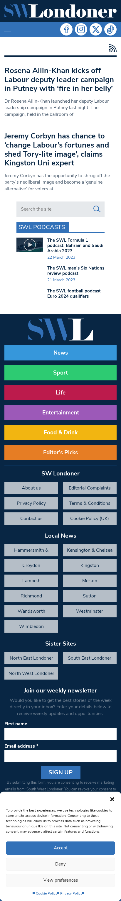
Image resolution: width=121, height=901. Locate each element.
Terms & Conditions (89, 503)
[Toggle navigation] (7, 29)
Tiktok (110, 29)
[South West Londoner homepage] (60, 11)
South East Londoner (89, 658)
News (60, 353)
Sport (60, 373)
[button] (112, 799)
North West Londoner (31, 673)
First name (15, 724)
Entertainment (60, 412)
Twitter (96, 29)
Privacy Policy (71, 893)
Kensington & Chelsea (89, 550)
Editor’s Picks (60, 452)
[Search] (97, 209)
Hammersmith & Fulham (31, 551)
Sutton (90, 596)
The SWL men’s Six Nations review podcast (75, 270)
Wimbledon (31, 626)
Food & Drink (61, 432)
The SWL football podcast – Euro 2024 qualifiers (75, 293)
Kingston (89, 565)
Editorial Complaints (90, 488)
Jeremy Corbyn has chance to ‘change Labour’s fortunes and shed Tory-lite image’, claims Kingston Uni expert (56, 149)
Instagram (81, 29)
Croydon (31, 565)
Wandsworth (31, 611)
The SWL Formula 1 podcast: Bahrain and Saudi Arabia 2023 (75, 245)
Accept (61, 848)
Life (60, 393)
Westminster (89, 611)
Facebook (66, 29)
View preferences (60, 880)
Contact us (31, 518)
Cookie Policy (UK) (89, 518)
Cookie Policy (46, 893)
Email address (21, 746)
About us (31, 488)
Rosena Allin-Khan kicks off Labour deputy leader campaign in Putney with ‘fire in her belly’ (59, 79)
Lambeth (31, 580)
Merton (89, 580)
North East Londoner (31, 658)
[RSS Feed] (111, 48)
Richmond (31, 596)
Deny (60, 864)
